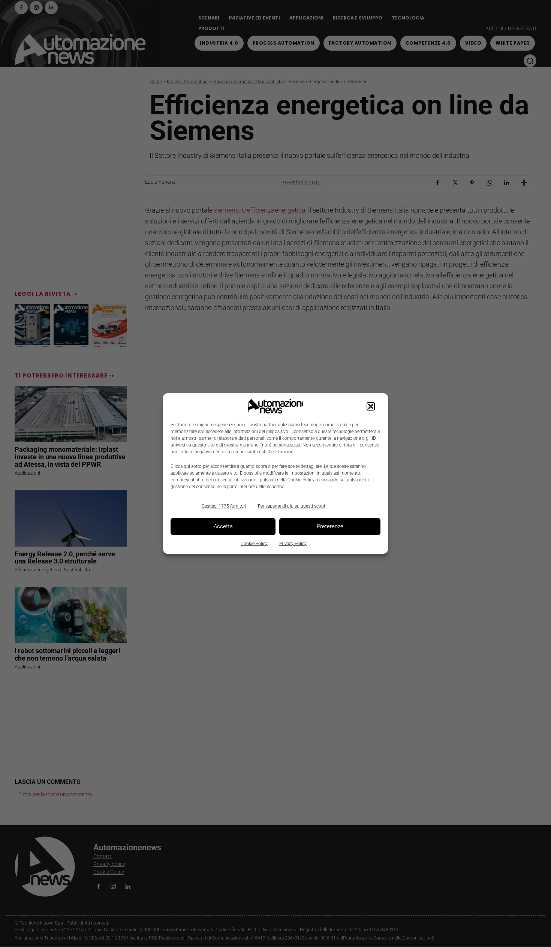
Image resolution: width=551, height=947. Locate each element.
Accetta (223, 526)
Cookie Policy (254, 543)
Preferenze (330, 526)
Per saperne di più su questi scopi (291, 506)
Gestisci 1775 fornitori (224, 506)
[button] (370, 406)
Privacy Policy (293, 543)
